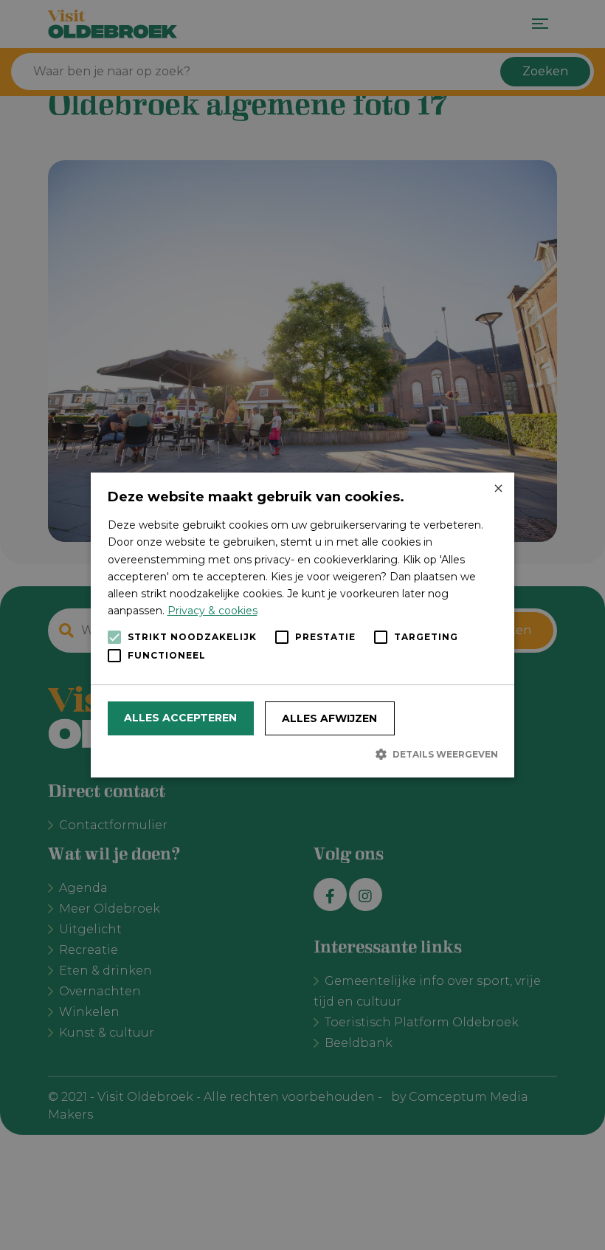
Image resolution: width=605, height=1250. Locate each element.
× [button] (497, 489)
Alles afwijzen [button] (329, 718)
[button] (303, 753)
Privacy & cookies (212, 610)
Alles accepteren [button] (180, 717)
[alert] (302, 625)
